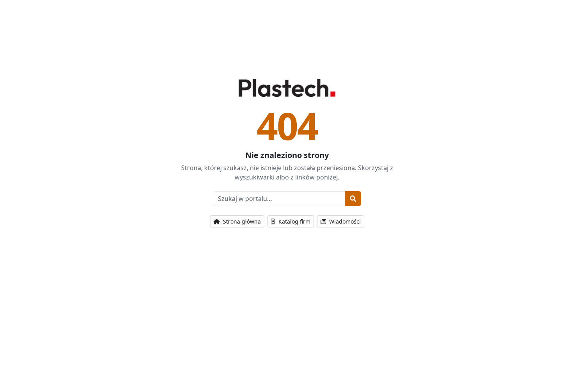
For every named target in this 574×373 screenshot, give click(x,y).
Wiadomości (344, 221)
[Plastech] (287, 88)
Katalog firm (293, 221)
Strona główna (241, 221)
